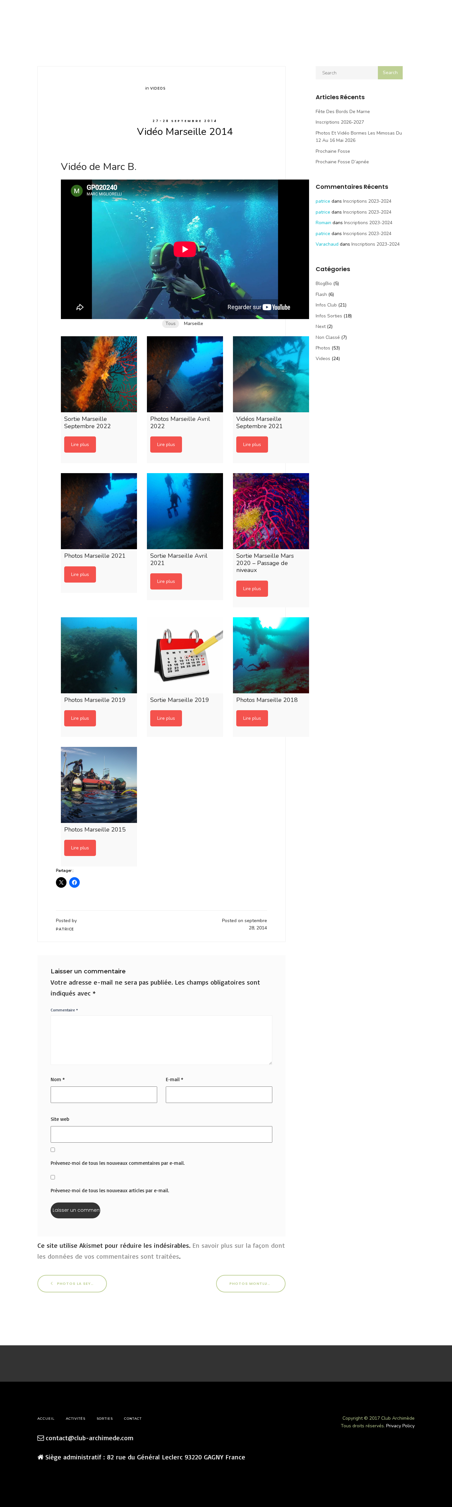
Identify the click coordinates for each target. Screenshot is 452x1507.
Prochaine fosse (333, 151)
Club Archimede (225, 13)
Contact (133, 1418)
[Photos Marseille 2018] (271, 655)
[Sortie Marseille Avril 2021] (185, 511)
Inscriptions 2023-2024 (367, 201)
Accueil (25, 17)
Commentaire (64, 1009)
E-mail (174, 1079)
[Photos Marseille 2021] (99, 511)
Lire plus (80, 444)
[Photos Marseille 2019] (99, 655)
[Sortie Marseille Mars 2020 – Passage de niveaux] (271, 511)
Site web (60, 1119)
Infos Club (326, 305)
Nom (58, 1079)
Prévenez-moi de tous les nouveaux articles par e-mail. (110, 1190)
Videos (158, 88)
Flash (321, 294)
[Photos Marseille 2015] (99, 785)
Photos (323, 348)
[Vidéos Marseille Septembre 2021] (271, 374)
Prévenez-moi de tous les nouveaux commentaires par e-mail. (118, 1163)
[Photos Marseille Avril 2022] (185, 374)
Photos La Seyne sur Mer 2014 (81, 1283)
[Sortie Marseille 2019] (185, 655)
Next (321, 326)
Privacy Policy (400, 1426)
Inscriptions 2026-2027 (340, 122)
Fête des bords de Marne (343, 111)
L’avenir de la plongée (154, 16)
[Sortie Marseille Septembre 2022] (99, 374)
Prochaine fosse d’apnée (342, 162)
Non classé (328, 337)
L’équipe (76, 17)
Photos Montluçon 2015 (257, 1283)
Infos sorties (329, 316)
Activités (50, 17)
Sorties (100, 17)
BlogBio (324, 283)
